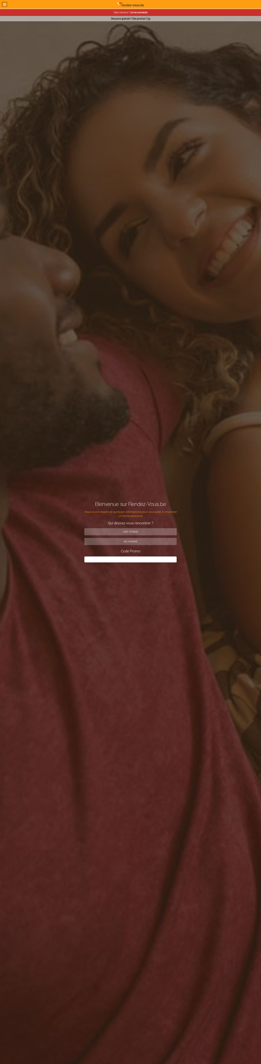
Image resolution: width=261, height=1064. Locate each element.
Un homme (130, 541)
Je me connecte (138, 12)
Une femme (130, 531)
